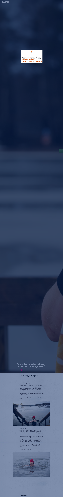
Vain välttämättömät (31, 61)
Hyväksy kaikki (38, 61)
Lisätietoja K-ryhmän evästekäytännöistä (28, 59)
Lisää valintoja (24, 61)
